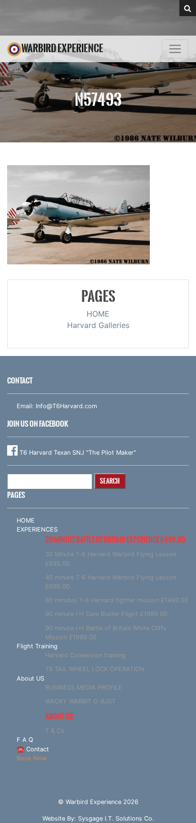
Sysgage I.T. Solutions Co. (116, 818)
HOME (98, 313)
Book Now (32, 758)
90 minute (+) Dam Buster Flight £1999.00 (106, 613)
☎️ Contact (33, 749)
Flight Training (37, 646)
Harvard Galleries (98, 325)
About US (30, 678)
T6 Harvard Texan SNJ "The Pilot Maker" (77, 452)
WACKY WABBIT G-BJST (80, 701)
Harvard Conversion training (85, 655)
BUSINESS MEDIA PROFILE (83, 687)
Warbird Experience (62, 48)
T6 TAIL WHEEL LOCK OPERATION (95, 669)
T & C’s (55, 730)
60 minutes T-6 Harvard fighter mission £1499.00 (116, 600)
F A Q (25, 739)
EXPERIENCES (37, 529)
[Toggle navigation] (175, 48)
